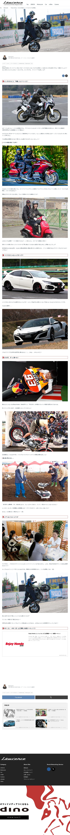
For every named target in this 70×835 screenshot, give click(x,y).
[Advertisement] (16, 669)
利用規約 (26, 777)
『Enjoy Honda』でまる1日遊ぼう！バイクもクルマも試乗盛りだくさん (30, 50)
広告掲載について (28, 772)
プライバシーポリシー (29, 779)
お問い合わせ (27, 774)
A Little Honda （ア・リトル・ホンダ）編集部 (24, 58)
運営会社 (26, 768)
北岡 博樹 (10, 58)
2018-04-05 (10, 56)
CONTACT (14, 817)
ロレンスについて (28, 770)
